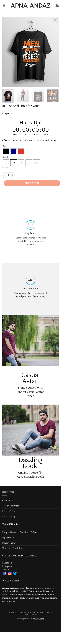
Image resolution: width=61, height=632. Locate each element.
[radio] (6, 152)
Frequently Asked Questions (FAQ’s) (19, 532)
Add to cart (32, 183)
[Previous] (7, 52)
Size (4, 157)
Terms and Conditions (12, 548)
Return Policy (8, 516)
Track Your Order (10, 505)
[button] (3, 5)
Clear (5, 167)
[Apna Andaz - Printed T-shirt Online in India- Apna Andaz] (30, 5)
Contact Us (7, 500)
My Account (8, 537)
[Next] (53, 52)
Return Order (8, 511)
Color (5, 146)
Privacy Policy (9, 543)
